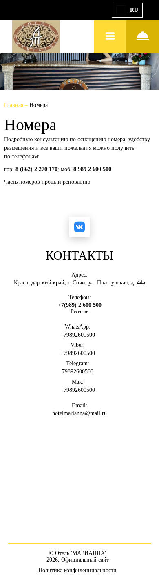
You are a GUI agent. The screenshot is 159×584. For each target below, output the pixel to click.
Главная (14, 105)
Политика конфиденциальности (77, 570)
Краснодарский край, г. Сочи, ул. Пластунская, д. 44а (79, 283)
